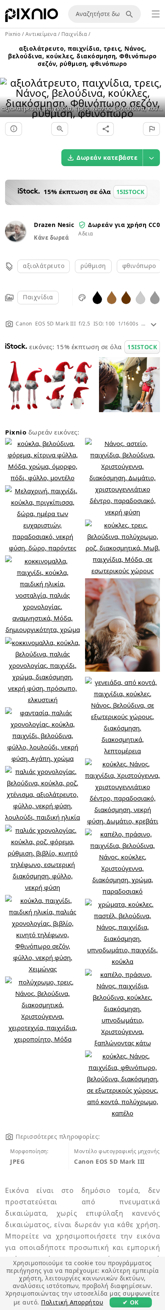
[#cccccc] (140, 297)
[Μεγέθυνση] (59, 129)
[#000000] (97, 297)
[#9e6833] (111, 297)
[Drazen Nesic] (15, 239)
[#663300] (126, 297)
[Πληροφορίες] (13, 129)
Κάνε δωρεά (51, 237)
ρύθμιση (93, 266)
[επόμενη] (155, 87)
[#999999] (154, 297)
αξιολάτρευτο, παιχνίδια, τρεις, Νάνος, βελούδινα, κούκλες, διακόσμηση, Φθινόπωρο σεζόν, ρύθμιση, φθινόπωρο (82, 56)
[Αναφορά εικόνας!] (151, 129)
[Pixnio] (31, 16)
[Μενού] (156, 14)
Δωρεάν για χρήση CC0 (124, 225)
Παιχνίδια (38, 297)
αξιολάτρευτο (43, 266)
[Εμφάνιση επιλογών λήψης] (151, 157)
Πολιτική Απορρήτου (72, 1302)
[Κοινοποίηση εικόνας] (105, 129)
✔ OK (131, 1302)
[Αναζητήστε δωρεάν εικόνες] (130, 13)
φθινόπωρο (139, 266)
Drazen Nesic (54, 225)
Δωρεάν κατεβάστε (107, 157)
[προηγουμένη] (9, 87)
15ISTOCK (142, 347)
